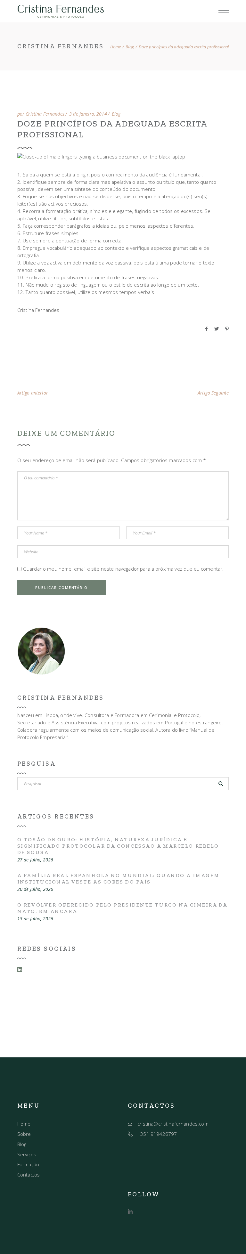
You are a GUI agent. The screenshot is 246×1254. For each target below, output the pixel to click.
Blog (130, 47)
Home (24, 1123)
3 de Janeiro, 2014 (88, 114)
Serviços (26, 1154)
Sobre (24, 1134)
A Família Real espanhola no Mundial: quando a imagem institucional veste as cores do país (118, 878)
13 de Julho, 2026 (35, 918)
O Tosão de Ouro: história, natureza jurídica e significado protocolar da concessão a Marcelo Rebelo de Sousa (118, 845)
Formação (28, 1164)
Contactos (28, 1174)
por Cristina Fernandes (40, 114)
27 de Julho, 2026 (35, 860)
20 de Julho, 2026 (35, 889)
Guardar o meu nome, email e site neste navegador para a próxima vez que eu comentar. (123, 569)
